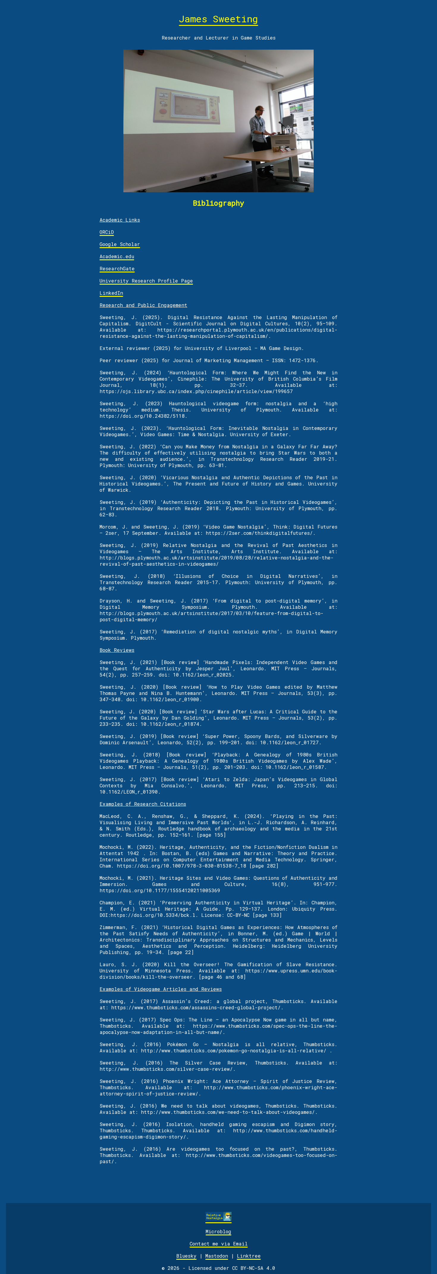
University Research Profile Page (146, 280)
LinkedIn (111, 293)
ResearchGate (117, 268)
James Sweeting (218, 18)
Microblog (218, 1231)
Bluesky (186, 1256)
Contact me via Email (219, 1243)
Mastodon (216, 1256)
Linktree (249, 1256)
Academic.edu (117, 256)
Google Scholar (120, 244)
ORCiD (107, 232)
